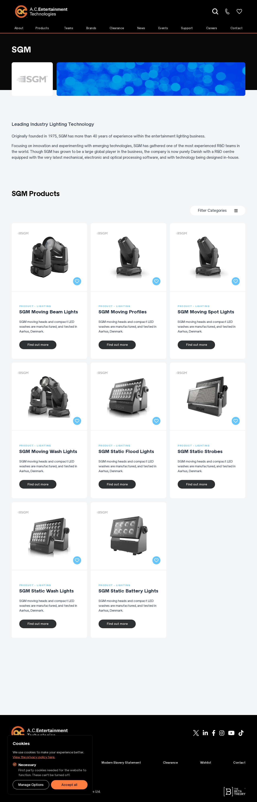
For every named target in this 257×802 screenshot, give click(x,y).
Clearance (117, 28)
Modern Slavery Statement (121, 762)
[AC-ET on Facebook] (213, 733)
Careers (211, 28)
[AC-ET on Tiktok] (241, 733)
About (18, 28)
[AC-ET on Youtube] (231, 733)
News (141, 28)
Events (163, 28)
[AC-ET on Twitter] (196, 733)
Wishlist (205, 762)
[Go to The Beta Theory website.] (235, 791)
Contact (236, 28)
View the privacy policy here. (34, 757)
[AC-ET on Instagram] (221, 733)
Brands (91, 28)
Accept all (69, 785)
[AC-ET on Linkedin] (205, 733)
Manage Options (31, 785)
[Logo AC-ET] (44, 11)
